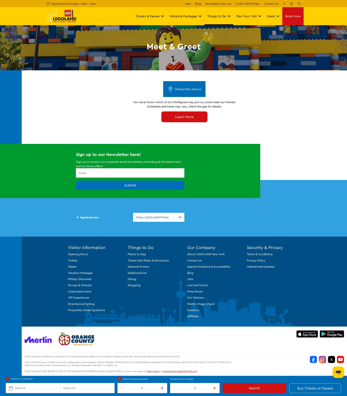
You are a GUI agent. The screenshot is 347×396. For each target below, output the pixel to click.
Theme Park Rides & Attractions (148, 260)
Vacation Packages (80, 273)
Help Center (153, 371)
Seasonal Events (138, 266)
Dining (132, 279)
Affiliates (193, 316)
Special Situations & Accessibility (208, 266)
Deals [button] (271, 16)
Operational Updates (260, 266)
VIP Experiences (78, 297)
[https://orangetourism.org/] (76, 339)
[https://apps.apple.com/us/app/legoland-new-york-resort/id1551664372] (307, 334)
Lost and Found (197, 285)
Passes (72, 266)
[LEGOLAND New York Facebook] (313, 359)
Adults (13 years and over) (135, 379)
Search (254, 388)
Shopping (134, 285)
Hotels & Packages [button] (183, 16)
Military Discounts (79, 279)
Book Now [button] (293, 16)
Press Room (195, 291)
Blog (198, 3)
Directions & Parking (81, 304)
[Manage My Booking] (284, 3)
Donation (193, 310)
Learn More (184, 117)
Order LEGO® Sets (247, 3)
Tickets (72, 260)
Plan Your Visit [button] (246, 16)
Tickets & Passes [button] (148, 16)
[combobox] (158, 217)
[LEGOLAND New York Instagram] (322, 359)
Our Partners (195, 297)
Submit (130, 185)
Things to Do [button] (216, 16)
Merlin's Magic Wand (200, 304)
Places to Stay (137, 254)
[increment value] (162, 388)
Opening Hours (78, 254)
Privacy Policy (256, 260)
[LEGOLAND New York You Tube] (340, 359)
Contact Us (271, 3)
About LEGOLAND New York (206, 254)
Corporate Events (79, 291)
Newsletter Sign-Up (218, 3)
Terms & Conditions (260, 254)
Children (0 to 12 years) (181, 379)
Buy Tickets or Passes (315, 388)
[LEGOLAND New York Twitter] (331, 359)
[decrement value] (121, 388)
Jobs (188, 3)
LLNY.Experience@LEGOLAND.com (179, 371)
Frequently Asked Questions (86, 310)
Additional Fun (137, 273)
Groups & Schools (79, 285)
